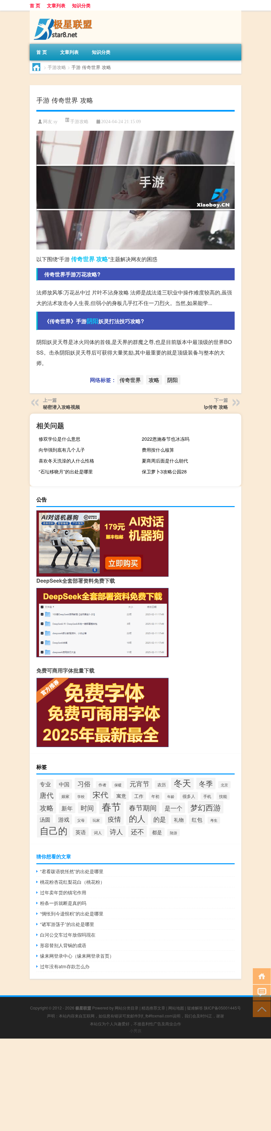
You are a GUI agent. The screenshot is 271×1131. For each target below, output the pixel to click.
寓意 (121, 795)
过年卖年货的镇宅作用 (63, 892)
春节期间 (143, 807)
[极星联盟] (64, 13)
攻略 (102, 259)
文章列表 (56, 5)
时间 (87, 807)
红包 (197, 819)
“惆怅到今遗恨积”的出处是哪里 (71, 913)
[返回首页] (260, 975)
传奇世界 (83, 259)
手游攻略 (57, 67)
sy (56, 121)
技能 (223, 796)
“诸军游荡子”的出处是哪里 (67, 924)
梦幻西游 (205, 807)
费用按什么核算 (158, 449)
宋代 (100, 794)
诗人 (116, 831)
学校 (81, 796)
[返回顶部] (260, 1008)
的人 (137, 818)
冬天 (182, 782)
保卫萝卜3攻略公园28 (164, 471)
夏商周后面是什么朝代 (165, 460)
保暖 (118, 784)
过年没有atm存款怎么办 (65, 966)
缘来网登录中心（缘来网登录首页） (77, 955)
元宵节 (139, 783)
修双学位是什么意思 (59, 438)
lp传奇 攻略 (216, 406)
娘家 (65, 796)
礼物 (179, 819)
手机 (207, 796)
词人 (98, 832)
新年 (67, 808)
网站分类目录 (126, 1008)
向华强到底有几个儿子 (62, 449)
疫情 (114, 819)
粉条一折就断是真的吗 (63, 903)
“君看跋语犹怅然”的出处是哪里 (71, 871)
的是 (159, 818)
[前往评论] (260, 992)
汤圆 (45, 819)
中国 (64, 784)
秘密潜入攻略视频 (61, 406)
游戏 (63, 819)
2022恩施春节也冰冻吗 (165, 438)
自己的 (53, 830)
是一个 (173, 808)
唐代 (47, 795)
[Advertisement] (135, 1085)
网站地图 (176, 1008)
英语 (80, 832)
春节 (111, 806)
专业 (45, 784)
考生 (213, 820)
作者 (102, 784)
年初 (155, 796)
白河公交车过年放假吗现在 (68, 934)
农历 (161, 784)
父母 (81, 820)
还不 (137, 831)
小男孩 (135, 1030)
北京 (224, 784)
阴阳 (92, 321)
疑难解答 (195, 1008)
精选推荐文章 (153, 1008)
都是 (157, 832)
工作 (138, 796)
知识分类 (81, 5)
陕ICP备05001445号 (222, 1008)
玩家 (96, 820)
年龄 (170, 796)
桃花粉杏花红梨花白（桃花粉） (72, 881)
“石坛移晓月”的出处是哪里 (66, 471)
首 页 (35, 5)
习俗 (84, 783)
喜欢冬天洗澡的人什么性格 (66, 460)
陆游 (173, 832)
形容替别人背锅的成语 (63, 945)
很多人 (188, 796)
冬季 (206, 783)
